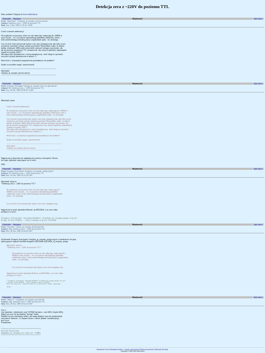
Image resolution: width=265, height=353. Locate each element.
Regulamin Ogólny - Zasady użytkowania (124, 349)
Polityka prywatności (147, 349)
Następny (17, 19)
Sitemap (158, 349)
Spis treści (258, 19)
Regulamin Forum (103, 349)
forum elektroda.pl (30, 14)
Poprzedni (7, 19)
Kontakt (165, 349)
